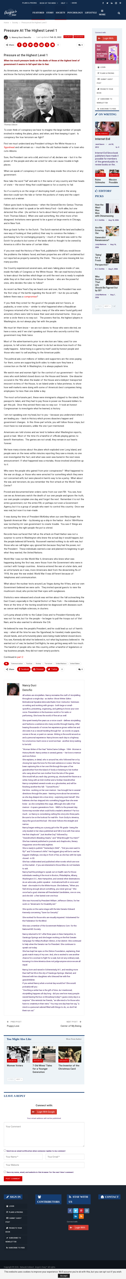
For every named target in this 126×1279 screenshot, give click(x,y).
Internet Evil (102, 139)
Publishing (102, 134)
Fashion (29, 663)
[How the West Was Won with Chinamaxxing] (112, 208)
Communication (17, 663)
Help (63, 3)
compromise (30, 296)
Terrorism (48, 663)
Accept (63, 1276)
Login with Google (46, 1112)
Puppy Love (13, 1026)
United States (75, 663)
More (74, 3)
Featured (38, 13)
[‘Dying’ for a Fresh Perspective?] (112, 258)
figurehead (9, 147)
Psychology (75, 13)
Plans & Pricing (29, 3)
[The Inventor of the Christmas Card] (69, 1054)
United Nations (61, 663)
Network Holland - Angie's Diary (33, 1267)
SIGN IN (15, 1196)
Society (60, 13)
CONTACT (111, 1196)
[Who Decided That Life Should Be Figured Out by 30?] (112, 280)
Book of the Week (48, 3)
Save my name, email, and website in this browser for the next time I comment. (40, 1172)
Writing (100, 175)
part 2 (20, 657)
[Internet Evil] (107, 128)
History (38, 663)
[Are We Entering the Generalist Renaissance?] (112, 231)
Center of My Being (71, 1026)
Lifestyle (91, 13)
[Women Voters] (18, 1054)
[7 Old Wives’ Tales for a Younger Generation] (44, 1054)
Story (50, 13)
